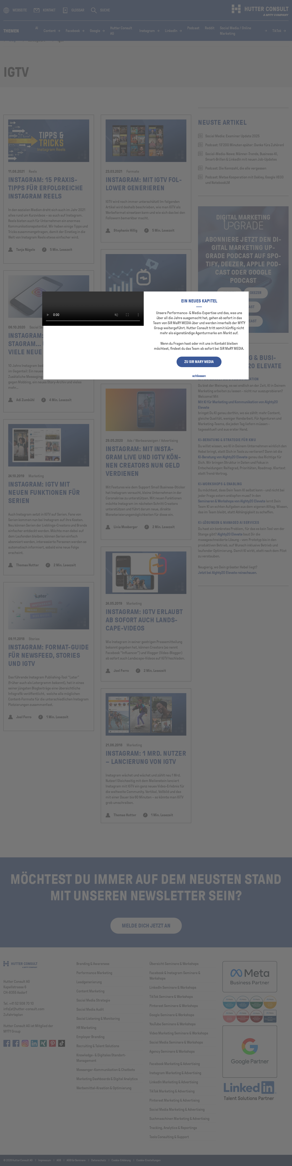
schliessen (199, 376)
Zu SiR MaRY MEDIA (199, 362)
